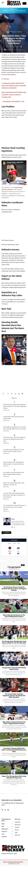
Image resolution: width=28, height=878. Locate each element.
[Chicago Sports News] (14, 3)
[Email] (17, 46)
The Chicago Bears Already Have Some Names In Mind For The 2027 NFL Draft (14, 642)
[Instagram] (12, 526)
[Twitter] (10, 46)
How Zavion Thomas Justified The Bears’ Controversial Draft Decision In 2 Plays (14, 749)
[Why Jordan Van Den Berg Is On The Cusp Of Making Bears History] (14, 606)
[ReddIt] (13, 46)
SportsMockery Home (14, 863)
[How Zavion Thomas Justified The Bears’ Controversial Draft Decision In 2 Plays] (14, 739)
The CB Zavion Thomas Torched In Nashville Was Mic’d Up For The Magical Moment (14, 588)
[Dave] (5, 50)
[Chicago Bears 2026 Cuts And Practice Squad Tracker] (14, 659)
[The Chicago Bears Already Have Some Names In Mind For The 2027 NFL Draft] (14, 632)
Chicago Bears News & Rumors (13, 31)
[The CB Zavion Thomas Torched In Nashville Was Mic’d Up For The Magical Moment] (14, 578)
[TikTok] (5, 810)
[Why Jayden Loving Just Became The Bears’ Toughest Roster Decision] (14, 713)
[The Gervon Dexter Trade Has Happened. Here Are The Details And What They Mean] (14, 685)
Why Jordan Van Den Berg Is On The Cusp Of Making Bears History (14, 615)
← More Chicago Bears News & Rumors (13, 862)
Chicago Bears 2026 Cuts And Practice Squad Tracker (14, 668)
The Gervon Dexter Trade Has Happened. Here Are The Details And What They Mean (14, 695)
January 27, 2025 (19, 101)
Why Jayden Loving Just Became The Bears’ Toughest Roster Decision (14, 722)
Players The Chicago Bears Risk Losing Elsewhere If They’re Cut (14, 777)
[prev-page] (11, 789)
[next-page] (16, 789)
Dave (9, 49)
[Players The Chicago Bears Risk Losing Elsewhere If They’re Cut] (14, 767)
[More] (21, 46)
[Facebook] (6, 46)
